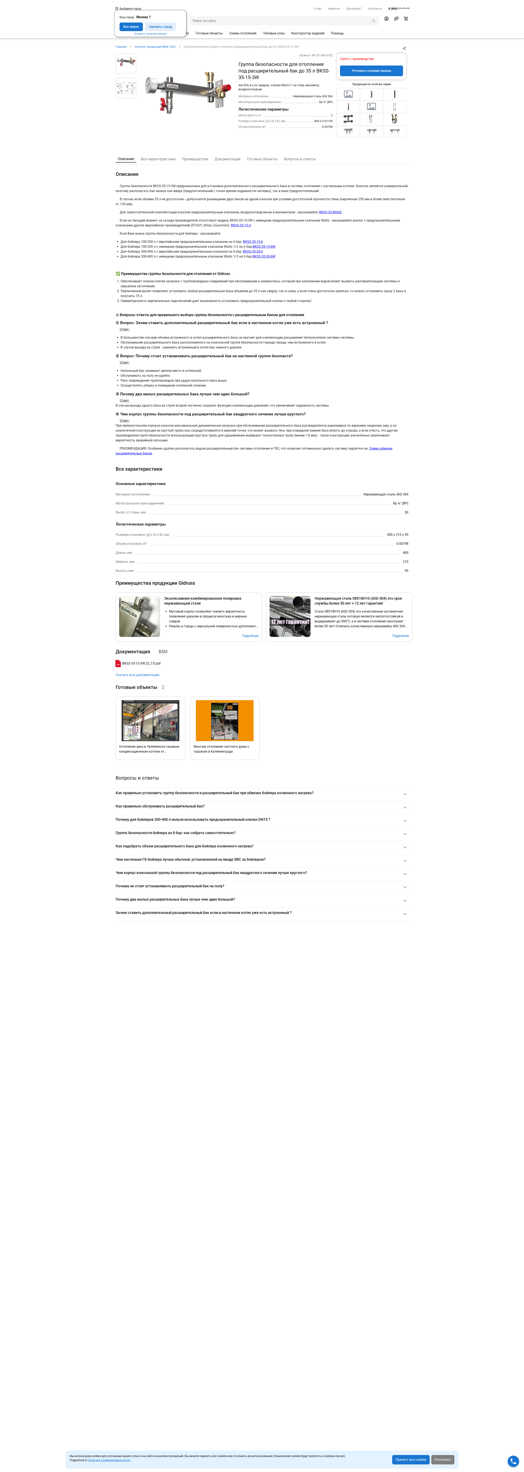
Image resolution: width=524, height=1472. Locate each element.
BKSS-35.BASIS (330, 212)
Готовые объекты (209, 33)
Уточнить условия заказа (371, 71)
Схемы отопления (242, 33)
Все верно (131, 27)
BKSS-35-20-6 (253, 251)
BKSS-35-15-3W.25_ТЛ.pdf (141, 663)
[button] (396, 18)
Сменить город (160, 27)
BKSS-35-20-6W (264, 256)
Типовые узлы (274, 33)
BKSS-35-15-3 (241, 225)
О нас (318, 8)
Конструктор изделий (307, 33)
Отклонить (443, 1460)
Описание (126, 159)
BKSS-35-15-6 (253, 242)
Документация (228, 159)
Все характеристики (158, 159)
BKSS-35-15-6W (264, 247)
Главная (121, 46)
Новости (334, 8)
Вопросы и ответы (300, 159)
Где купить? (354, 8)
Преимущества (195, 159)
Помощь (337, 33)
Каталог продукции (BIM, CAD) (155, 46)
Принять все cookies (410, 1460)
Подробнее (250, 636)
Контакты (375, 8)
